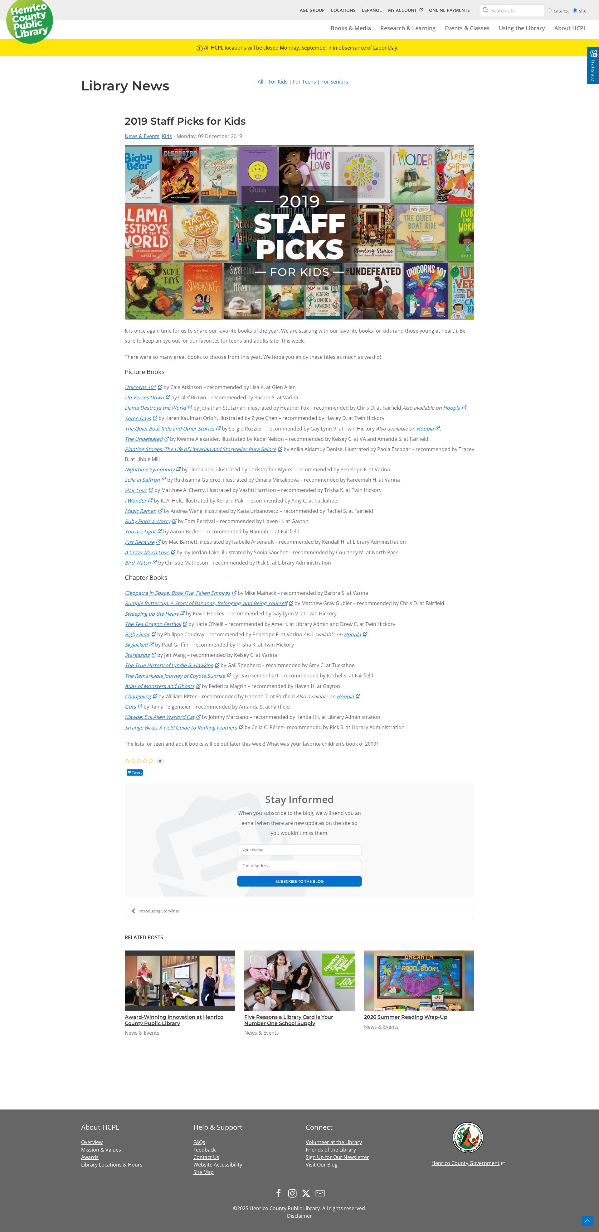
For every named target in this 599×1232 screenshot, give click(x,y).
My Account (402, 10)
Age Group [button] (312, 10)
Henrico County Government (465, 1163)
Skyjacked (136, 644)
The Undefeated (144, 439)
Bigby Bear (137, 634)
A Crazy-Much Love (147, 552)
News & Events (142, 136)
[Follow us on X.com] (307, 1193)
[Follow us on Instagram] (294, 1193)
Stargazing (137, 655)
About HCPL (570, 28)
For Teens (304, 81)
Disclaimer (299, 1215)
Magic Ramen (140, 511)
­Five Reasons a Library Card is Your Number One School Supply (288, 1020)
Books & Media (351, 28)
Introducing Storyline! (159, 911)
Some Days (138, 418)
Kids (167, 136)
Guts (130, 706)
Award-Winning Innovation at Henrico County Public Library (174, 1020)
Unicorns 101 (140, 387)
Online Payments (449, 10)
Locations (343, 10)
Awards (90, 1157)
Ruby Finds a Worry (147, 521)
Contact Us (206, 1157)
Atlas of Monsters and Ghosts (159, 686)
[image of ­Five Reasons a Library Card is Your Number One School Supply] (299, 980)
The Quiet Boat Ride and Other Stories (169, 428)
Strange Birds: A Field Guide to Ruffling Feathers (181, 727)
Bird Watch (138, 562)
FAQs (199, 1142)
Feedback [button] (204, 1149)
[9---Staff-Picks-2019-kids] (299, 232)
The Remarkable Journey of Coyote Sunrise (175, 675)
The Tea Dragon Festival (153, 624)
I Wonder (135, 500)
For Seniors (334, 81)
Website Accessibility (217, 1164)
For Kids (278, 81)
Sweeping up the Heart (151, 613)
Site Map (203, 1172)
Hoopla (451, 407)
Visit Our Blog (322, 1164)
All (260, 81)
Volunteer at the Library (334, 1142)
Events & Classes (467, 28)
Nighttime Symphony (149, 469)
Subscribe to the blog (299, 881)
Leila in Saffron (142, 479)
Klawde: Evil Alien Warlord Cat (159, 717)
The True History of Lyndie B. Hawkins (169, 665)
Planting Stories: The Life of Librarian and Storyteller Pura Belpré (200, 449)
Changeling (138, 696)
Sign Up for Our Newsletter (337, 1157)
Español (372, 10)
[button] (587, 1221)
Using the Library (522, 28)
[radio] (550, 10)
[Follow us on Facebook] (280, 1193)
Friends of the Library (331, 1149)
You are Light (140, 531)
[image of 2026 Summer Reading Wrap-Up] (419, 980)
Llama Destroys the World (155, 407)
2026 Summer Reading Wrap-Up (405, 1017)
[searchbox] (485, 10)
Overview (92, 1142)
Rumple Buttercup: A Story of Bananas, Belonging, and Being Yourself (206, 603)
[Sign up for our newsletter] (321, 1193)
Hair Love (136, 490)
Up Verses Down (144, 397)
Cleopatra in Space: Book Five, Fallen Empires (177, 593)
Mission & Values (101, 1149)
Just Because (139, 542)
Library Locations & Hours (112, 1164)
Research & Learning (408, 28)
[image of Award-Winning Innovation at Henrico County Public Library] (180, 980)
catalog (562, 11)
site (583, 11)
